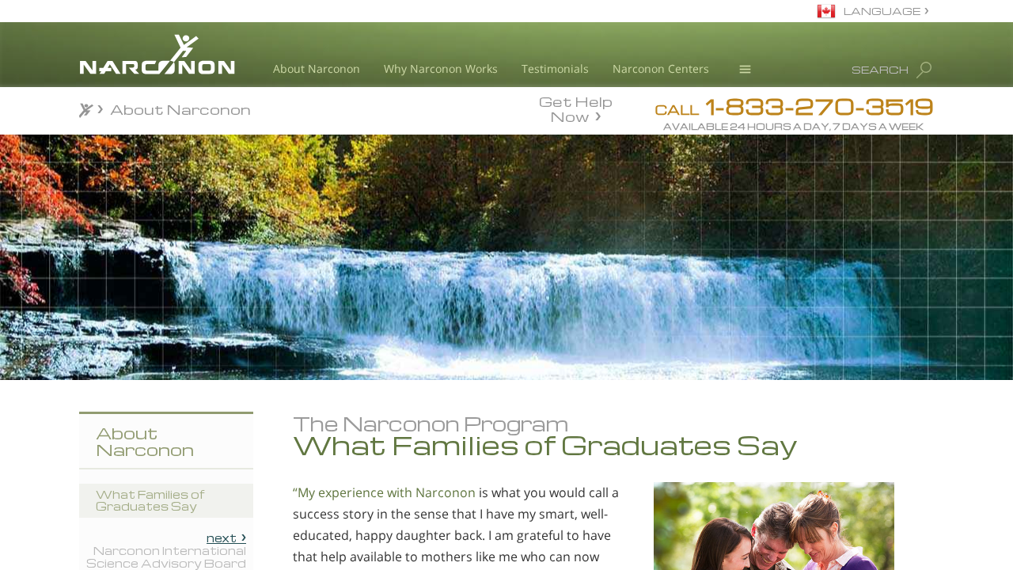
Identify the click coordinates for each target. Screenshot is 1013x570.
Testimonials (555, 68)
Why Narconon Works (441, 68)
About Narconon (316, 68)
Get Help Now (576, 108)
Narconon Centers (661, 68)
